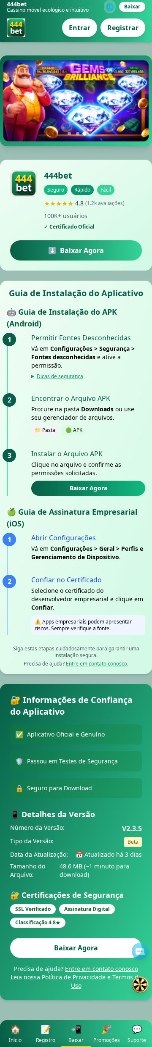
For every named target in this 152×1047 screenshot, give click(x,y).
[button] (69, 133)
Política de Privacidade (74, 977)
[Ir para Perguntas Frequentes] (140, 951)
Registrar (122, 27)
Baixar (132, 6)
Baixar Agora (88, 488)
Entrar (79, 27)
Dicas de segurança (60, 376)
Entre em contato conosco (96, 663)
